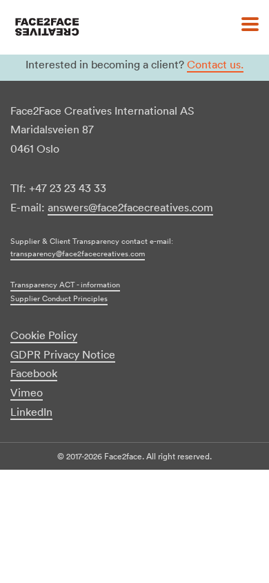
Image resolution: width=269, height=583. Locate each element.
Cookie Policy (43, 335)
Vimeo (26, 392)
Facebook (33, 373)
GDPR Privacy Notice (62, 354)
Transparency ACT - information (65, 284)
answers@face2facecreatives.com (130, 207)
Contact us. (215, 64)
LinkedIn (31, 412)
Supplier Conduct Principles (59, 298)
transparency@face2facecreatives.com (77, 253)
